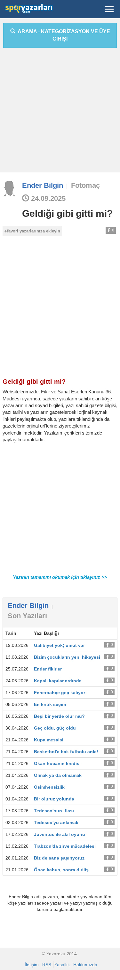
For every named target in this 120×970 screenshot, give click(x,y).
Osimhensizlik (49, 787)
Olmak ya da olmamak (58, 775)
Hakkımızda (85, 964)
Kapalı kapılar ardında (58, 680)
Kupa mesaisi (48, 739)
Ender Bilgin (42, 185)
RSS (46, 964)
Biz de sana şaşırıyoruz (59, 857)
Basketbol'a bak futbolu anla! (66, 751)
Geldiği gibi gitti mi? (67, 213)
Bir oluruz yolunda (54, 798)
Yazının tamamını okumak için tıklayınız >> (60, 577)
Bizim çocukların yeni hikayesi (67, 657)
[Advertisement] (60, 112)
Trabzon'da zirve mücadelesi (65, 846)
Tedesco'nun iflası (54, 810)
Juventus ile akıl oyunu (59, 834)
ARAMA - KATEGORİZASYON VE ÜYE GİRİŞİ (62, 35)
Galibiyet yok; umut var (59, 645)
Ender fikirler (48, 668)
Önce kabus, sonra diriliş (61, 869)
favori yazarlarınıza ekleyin (33, 231)
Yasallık (62, 964)
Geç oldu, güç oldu (55, 728)
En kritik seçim (50, 704)
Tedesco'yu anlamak (56, 822)
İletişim (32, 964)
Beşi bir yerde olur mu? (59, 716)
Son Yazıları (27, 616)
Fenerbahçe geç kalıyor (59, 692)
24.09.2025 (47, 198)
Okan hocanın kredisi (57, 763)
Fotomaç (85, 185)
